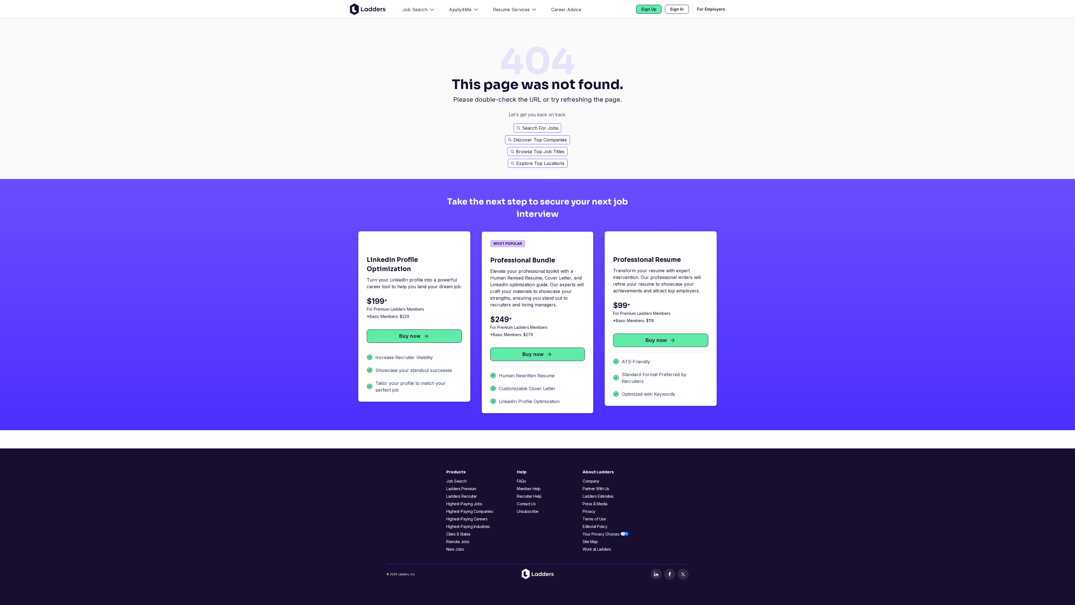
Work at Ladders (597, 549)
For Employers (711, 9)
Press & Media (595, 503)
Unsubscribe (528, 511)
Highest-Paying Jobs (464, 503)
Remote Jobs (457, 541)
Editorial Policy (595, 526)
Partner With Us (596, 488)
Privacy (589, 511)
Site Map (590, 541)
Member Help (529, 488)
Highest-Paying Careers (466, 518)
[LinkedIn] (656, 574)
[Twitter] (683, 574)
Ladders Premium (461, 488)
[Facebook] (669, 574)
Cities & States (458, 534)
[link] (418, 9)
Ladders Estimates (598, 496)
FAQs (521, 481)
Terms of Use (594, 518)
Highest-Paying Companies (469, 511)
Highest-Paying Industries (468, 526)
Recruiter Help (529, 496)
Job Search (456, 481)
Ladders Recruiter (461, 496)
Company (591, 481)
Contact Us (526, 503)
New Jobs (455, 549)
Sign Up (648, 9)
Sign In (677, 9)
